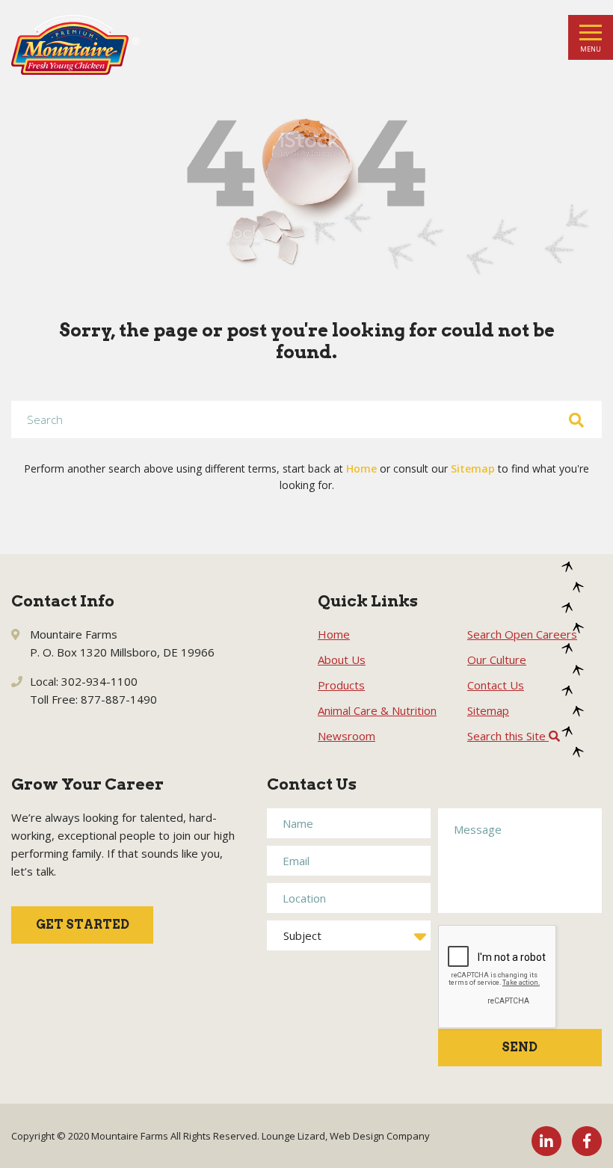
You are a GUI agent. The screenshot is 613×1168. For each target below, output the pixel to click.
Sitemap (473, 468)
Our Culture (496, 659)
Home (361, 468)
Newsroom (346, 735)
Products (341, 684)
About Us (342, 659)
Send (519, 1047)
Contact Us (495, 684)
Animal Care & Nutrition (377, 710)
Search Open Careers (522, 634)
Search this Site (508, 735)
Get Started (82, 925)
